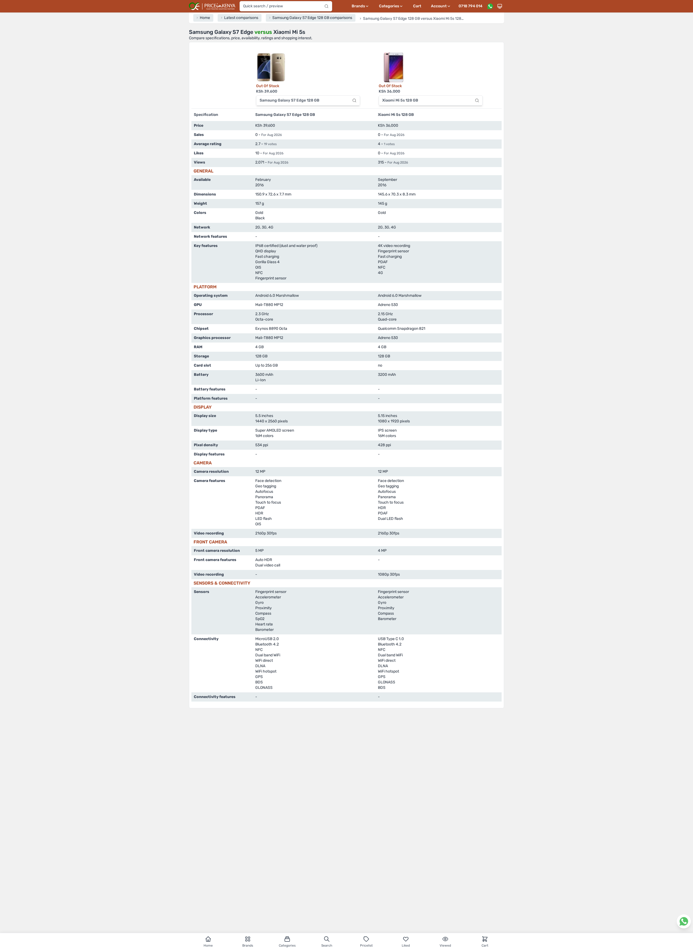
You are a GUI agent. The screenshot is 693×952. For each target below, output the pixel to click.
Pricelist (366, 945)
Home (208, 945)
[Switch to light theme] (499, 6)
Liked (406, 945)
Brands (247, 945)
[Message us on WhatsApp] (490, 6)
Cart (417, 6)
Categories (287, 945)
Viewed (445, 945)
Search (326, 945)
